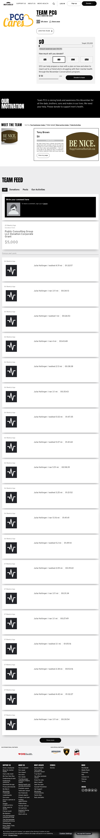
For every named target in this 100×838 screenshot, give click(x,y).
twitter (92, 790)
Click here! (86, 790)
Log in (45, 204)
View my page (43, 155)
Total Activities (75, 125)
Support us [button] (21, 3)
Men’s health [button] (42, 3)
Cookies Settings (66, 833)
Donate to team (79, 77)
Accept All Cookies (84, 833)
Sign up (74, 3)
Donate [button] (86, 4)
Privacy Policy (12, 835)
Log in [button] (62, 4)
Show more (50, 740)
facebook (83, 790)
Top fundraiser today (37, 125)
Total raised (50, 125)
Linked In (95, 790)
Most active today (62, 125)
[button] (54, 3)
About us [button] (31, 3)
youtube (89, 790)
